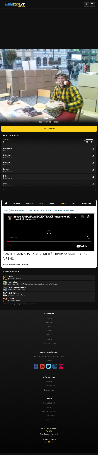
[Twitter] (48, 366)
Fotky (74, 203)
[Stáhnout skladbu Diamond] (93, 163)
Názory (52, 203)
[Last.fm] (61, 366)
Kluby (49, 335)
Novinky (16, 203)
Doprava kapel (49, 390)
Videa (63, 203)
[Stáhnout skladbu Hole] (93, 177)
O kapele (29, 203)
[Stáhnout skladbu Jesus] (93, 184)
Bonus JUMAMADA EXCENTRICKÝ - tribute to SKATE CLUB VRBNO (51, 210)
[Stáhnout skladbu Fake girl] (93, 170)
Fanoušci (49, 331)
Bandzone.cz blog (49, 343)
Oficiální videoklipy (17, 210)
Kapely (49, 318)
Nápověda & (49, 403)
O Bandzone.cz (49, 416)
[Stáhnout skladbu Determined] (93, 156)
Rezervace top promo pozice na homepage (49, 356)
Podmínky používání (49, 411)
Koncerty (86, 203)
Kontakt (49, 407)
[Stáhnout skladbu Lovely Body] (93, 149)
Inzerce (49, 360)
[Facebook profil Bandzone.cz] (36, 366)
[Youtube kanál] (42, 366)
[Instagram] (54, 366)
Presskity (49, 382)
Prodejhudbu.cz (49, 386)
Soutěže (49, 339)
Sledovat (51, 129)
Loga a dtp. (49, 420)
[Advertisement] (49, 28)
